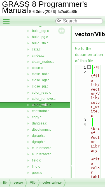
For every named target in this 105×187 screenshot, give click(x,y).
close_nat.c (40, 74)
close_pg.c (40, 86)
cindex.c (38, 55)
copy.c (36, 117)
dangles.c (39, 123)
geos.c (37, 173)
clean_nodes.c (43, 62)
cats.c (36, 49)
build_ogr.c (40, 31)
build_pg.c (40, 37)
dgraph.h (39, 142)
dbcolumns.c (41, 129)
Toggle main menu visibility (7, 21)
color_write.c (41, 105)
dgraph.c (38, 136)
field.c (36, 160)
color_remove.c (43, 99)
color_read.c (41, 92)
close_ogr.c (40, 80)
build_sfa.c (40, 43)
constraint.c (40, 111)
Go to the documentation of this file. (89, 54)
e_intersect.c (41, 148)
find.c (36, 166)
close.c (37, 68)
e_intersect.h (42, 154)
